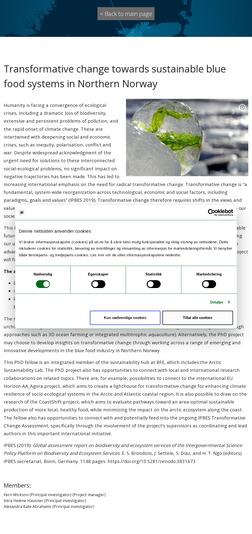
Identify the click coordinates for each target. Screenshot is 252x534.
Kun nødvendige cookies (125, 318)
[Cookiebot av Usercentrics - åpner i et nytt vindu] (211, 212)
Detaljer (217, 302)
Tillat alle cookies (197, 318)
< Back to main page (126, 14)
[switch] (98, 284)
